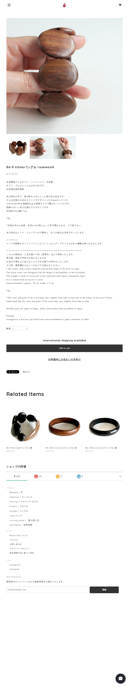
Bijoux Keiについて (19, 535)
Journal (14, 540)
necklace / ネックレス (21, 497)
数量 (8, 328)
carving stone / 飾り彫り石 (24, 520)
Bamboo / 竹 (16, 492)
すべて (17, 476)
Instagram (15, 565)
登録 (104, 590)
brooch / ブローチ (19, 506)
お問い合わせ (16, 544)
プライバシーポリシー (20, 548)
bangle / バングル (19, 511)
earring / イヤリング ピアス (24, 501)
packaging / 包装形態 (21, 525)
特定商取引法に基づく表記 (22, 553)
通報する (26, 372)
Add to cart (64, 348)
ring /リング (16, 515)
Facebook (14, 569)
